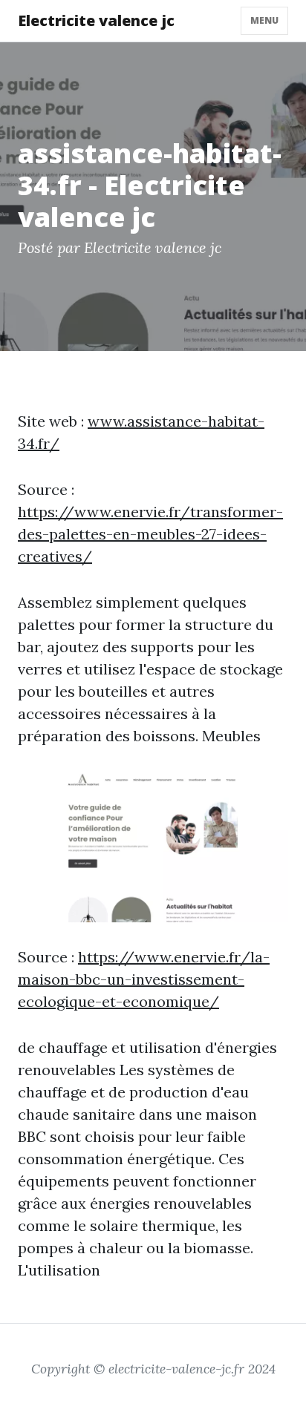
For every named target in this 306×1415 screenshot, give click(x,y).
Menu (264, 20)
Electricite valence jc (96, 20)
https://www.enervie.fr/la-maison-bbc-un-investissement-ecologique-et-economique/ (144, 979)
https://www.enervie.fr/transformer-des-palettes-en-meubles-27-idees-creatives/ (150, 533)
